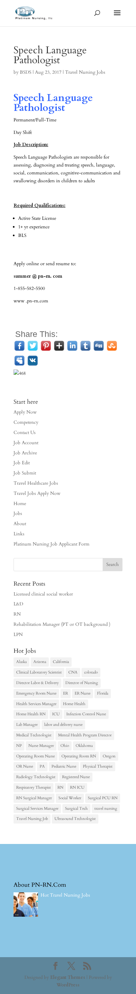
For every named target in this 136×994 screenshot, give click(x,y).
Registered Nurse (76, 776)
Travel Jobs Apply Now (37, 493)
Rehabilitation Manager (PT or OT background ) (62, 624)
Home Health (74, 703)
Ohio (64, 745)
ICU (56, 714)
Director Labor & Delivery (37, 682)
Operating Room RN (78, 756)
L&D (18, 604)
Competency (26, 422)
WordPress (68, 985)
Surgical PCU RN (103, 798)
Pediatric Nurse (63, 766)
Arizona (39, 661)
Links (19, 534)
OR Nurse (24, 766)
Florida (102, 693)
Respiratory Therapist (33, 787)
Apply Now (25, 412)
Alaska (21, 661)
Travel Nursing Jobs (85, 72)
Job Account (26, 443)
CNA (73, 672)
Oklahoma (84, 745)
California (61, 661)
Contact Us (25, 432)
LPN (18, 634)
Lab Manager (27, 724)
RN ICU (77, 787)
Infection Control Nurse (86, 714)
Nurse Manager (41, 745)
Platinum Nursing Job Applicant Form (51, 544)
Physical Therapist (98, 766)
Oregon (109, 756)
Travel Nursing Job (32, 818)
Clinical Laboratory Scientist (39, 672)
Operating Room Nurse (35, 756)
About (20, 524)
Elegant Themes (67, 977)
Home (20, 503)
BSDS (25, 72)
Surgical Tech (76, 808)
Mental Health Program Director (85, 735)
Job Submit (25, 473)
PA (42, 766)
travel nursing (105, 808)
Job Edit (22, 463)
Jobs (18, 513)
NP (19, 745)
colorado (91, 672)
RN (17, 614)
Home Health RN (31, 714)
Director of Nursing (81, 682)
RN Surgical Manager (34, 798)
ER (65, 693)
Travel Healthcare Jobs (36, 483)
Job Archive (25, 453)
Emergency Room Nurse (36, 693)
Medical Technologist (33, 735)
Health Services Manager (36, 703)
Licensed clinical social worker (43, 594)
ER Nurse (82, 693)
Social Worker (69, 798)
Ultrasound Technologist (75, 818)
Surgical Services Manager (37, 808)
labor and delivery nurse (63, 724)
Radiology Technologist (35, 776)
